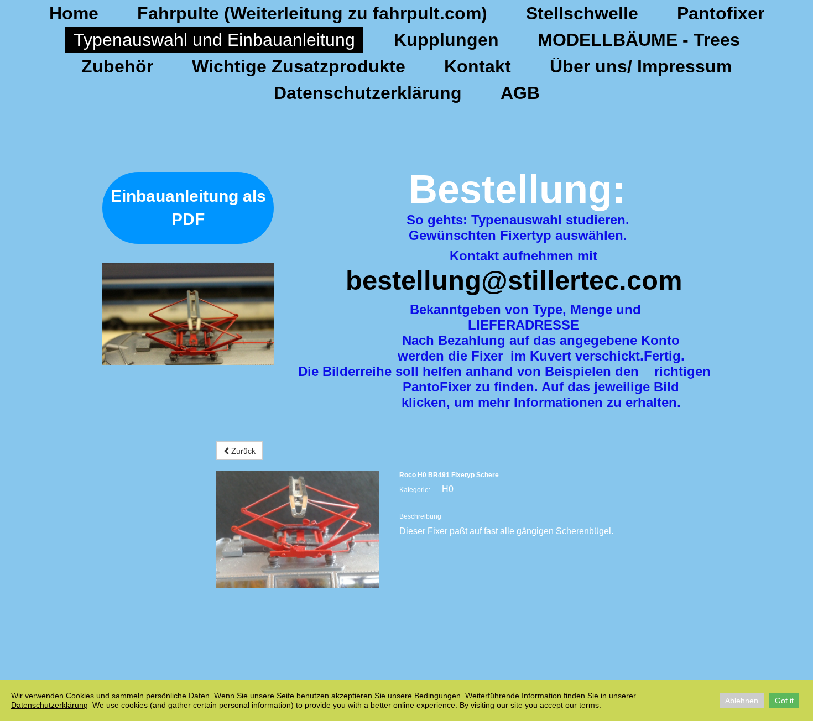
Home (73, 13)
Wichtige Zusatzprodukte (298, 66)
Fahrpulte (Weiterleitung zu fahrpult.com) (312, 13)
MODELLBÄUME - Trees (639, 40)
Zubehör (117, 66)
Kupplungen (446, 40)
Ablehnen (741, 700)
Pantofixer (720, 13)
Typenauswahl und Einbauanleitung (214, 40)
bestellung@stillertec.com (514, 280)
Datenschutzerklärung (368, 93)
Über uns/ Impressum (641, 66)
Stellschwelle (582, 13)
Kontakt (477, 66)
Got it (784, 700)
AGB (520, 93)
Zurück (242, 450)
